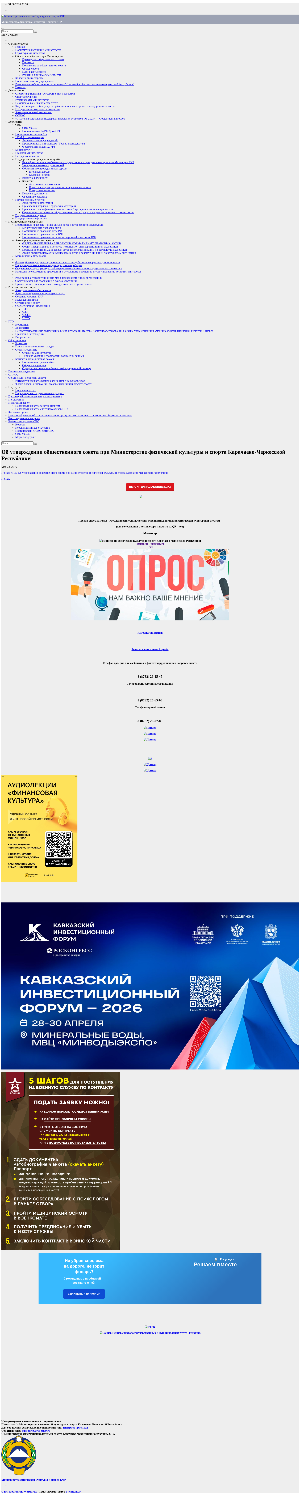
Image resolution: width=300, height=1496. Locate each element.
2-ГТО (26, 318)
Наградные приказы (27, 156)
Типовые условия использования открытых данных (53, 355)
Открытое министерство (36, 352)
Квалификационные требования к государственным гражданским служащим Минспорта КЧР (78, 162)
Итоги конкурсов (39, 171)
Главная (20, 46)
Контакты (21, 343)
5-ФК (25, 312)
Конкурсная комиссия (42, 190)
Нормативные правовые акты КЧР (42, 234)
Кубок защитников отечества (32, 427)
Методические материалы (30, 255)
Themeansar (73, 1491)
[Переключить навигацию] (2, 28)
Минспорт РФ (23, 149)
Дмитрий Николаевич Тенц (150, 545)
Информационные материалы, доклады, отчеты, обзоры (48, 265)
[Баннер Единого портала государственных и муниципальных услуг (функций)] (150, 1332)
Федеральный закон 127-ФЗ (38, 146)
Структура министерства (30, 53)
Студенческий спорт (27, 302)
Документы (15, 121)
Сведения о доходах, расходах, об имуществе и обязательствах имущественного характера (68, 268)
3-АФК (26, 315)
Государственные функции (31, 218)
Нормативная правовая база (38, 362)
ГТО (11, 321)
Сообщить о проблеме (84, 1294)
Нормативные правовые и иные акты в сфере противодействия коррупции (59, 224)
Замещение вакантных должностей (43, 165)
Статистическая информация (32, 305)
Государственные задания (30, 215)
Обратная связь (17, 340)
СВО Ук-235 (29, 127)
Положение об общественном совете (44, 65)
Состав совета (30, 68)
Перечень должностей (35, 193)
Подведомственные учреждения (34, 81)
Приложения (16, 399)
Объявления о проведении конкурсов (44, 168)
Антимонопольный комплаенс (33, 112)
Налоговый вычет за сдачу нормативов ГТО (41, 408)
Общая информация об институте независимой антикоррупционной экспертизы (70, 246)
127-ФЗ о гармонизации (29, 137)
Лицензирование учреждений (40, 140)
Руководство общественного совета (43, 59)
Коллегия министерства (29, 77)
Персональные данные (21, 371)
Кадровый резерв (39, 174)
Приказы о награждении (29, 334)
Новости (20, 87)
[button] (9, 34)
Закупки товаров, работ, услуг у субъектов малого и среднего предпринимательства (65, 106)
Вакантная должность (35, 177)
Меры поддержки (25, 437)
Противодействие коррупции (25, 221)
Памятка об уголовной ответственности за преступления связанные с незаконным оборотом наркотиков (70, 415)
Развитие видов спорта (22, 287)
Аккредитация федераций (37, 202)
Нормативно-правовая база (31, 134)
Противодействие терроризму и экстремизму (35, 396)
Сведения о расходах (34, 196)
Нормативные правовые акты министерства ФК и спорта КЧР (59, 237)
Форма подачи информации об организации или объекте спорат (53, 383)
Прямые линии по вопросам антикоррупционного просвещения (53, 284)
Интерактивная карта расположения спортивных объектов (50, 380)
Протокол (28, 62)
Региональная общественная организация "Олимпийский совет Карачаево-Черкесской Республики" (74, 84)
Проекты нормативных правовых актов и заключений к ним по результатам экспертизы (74, 249)
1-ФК (25, 309)
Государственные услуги (30, 199)
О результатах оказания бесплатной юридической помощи (56, 368)
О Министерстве (18, 43)
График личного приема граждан (35, 346)
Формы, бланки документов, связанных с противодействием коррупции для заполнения (67, 262)
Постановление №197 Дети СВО (41, 131)
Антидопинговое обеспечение (33, 290)
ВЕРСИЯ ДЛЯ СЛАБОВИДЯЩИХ (150, 486)
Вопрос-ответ (23, 337)
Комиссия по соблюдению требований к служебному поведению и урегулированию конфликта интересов (78, 271)
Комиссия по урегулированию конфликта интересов (60, 187)
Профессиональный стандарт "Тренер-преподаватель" (54, 143)
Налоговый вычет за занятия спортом (37, 405)
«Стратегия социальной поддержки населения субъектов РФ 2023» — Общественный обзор (70, 118)
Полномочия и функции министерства (38, 49)
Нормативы (22, 324)
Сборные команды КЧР (29, 296)
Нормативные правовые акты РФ (42, 230)
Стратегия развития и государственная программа (45, 93)
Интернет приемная (75, 1427)
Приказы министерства (29, 152)
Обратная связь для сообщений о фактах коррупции (46, 280)
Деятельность (16, 90)
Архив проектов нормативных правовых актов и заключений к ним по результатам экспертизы (79, 252)
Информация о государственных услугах (39, 393)
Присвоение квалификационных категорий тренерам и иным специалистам (67, 209)
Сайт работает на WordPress (19, 1491)
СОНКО (20, 115)
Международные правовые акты (41, 227)
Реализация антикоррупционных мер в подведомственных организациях (58, 277)
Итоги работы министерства (32, 99)
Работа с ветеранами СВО (23, 421)
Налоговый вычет (19, 402)
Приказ (5, 478)
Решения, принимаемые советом (41, 74)
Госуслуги (14, 387)
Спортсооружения (26, 96)
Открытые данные (26, 349)
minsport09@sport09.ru (36, 1430)
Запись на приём (18, 412)
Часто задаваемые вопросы (24, 418)
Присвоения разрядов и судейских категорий (49, 205)
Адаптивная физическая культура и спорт (40, 293)
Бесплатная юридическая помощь (35, 358)
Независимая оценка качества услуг (36, 102)
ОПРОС (13, 374)
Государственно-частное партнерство (37, 109)
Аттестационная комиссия (44, 184)
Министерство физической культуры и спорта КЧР (31, 21)
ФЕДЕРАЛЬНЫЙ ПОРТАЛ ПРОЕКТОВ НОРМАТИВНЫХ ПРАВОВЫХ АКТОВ (71, 243)
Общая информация (34, 365)
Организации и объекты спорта (27, 377)
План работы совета (34, 71)
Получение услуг (25, 390)
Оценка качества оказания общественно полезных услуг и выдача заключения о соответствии (78, 212)
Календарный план (26, 299)
